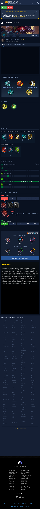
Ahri (4, 323)
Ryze (22, 385)
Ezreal (4, 397)
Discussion (9, 44)
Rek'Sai (23, 367)
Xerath (32, 389)
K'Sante (14, 346)
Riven (22, 381)
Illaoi (13, 325)
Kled (13, 375)
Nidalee (23, 332)
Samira (23, 388)
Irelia (13, 327)
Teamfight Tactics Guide (20, 428)
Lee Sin (14, 382)
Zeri (32, 413)
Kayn (13, 366)
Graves (5, 418)
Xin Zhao (33, 392)
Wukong (33, 385)
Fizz (4, 404)
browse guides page (19, 16)
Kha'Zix (14, 370)
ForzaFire (11, 486)
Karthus (14, 356)
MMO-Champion (25, 477)
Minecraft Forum (25, 472)
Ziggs (32, 416)
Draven (5, 387)
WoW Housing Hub (26, 475)
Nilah (22, 334)
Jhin (13, 342)
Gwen (4, 421)
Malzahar (14, 404)
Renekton (23, 376)
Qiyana (23, 358)
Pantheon (23, 350)
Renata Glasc (23, 372)
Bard (4, 354)
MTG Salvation (25, 470)
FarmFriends (12, 485)
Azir (4, 351)
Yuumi (32, 404)
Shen (22, 402)
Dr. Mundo (5, 385)
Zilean (32, 418)
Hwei (13, 323)
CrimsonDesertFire (26, 488)
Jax (13, 337)
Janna (13, 332)
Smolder (23, 416)
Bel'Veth (5, 356)
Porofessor (12, 473)
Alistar (4, 330)
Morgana (14, 422)
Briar (4, 366)
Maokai (14, 406)
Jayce (13, 339)
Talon (32, 332)
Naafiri (23, 320)
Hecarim (5, 423)
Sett (22, 397)
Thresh (32, 339)
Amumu (5, 334)
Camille (5, 370)
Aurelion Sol (6, 346)
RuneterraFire (12, 478)
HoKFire (23, 489)
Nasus (23, 325)
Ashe (4, 344)
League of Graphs (14, 472)
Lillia (13, 387)
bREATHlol (22, 39)
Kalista (14, 351)
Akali (4, 325)
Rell (22, 369)
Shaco (23, 400)
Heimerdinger (15, 320)
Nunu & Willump (23, 340)
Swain (32, 320)
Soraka (23, 421)
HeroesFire (12, 488)
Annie (4, 339)
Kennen (14, 368)
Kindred (14, 373)
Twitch (32, 351)
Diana (4, 382)
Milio (13, 413)
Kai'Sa (13, 349)
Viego (32, 373)
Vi (31, 370)
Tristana (33, 342)
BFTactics (11, 489)
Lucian (13, 394)
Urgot (32, 356)
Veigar (32, 363)
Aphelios (5, 342)
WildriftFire (12, 477)
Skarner (23, 414)
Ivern (13, 330)
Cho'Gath (5, 375)
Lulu (13, 397)
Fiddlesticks (6, 399)
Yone (32, 397)
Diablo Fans (24, 483)
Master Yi (14, 409)
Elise (4, 392)
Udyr (32, 354)
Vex (32, 368)
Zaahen (33, 406)
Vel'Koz (32, 366)
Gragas (5, 416)
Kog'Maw (14, 378)
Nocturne (23, 337)
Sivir (22, 412)
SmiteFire (11, 480)
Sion (22, 409)
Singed (23, 407)
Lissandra (14, 389)
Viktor (32, 375)
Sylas (32, 323)
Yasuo (32, 394)
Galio (4, 406)
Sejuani (23, 390)
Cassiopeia (5, 373)
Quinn (22, 360)
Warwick (33, 382)
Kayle (13, 363)
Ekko (4, 389)
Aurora (4, 349)
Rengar (23, 378)
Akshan (5, 327)
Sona (22, 419)
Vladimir (33, 378)
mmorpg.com (24, 478)
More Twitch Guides (19, 44)
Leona (13, 385)
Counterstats (12, 475)
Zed (32, 411)
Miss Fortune (14, 416)
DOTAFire (11, 481)
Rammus (23, 365)
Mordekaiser (15, 420)
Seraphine (24, 395)
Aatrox (4, 320)
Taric (32, 334)
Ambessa (5, 332)
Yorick (32, 399)
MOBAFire (12, 470)
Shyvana (23, 404)
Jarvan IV (14, 334)
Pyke (22, 355)
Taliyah (32, 330)
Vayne (32, 361)
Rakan (23, 362)
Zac (32, 409)
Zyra (32, 423)
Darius (4, 380)
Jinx (13, 344)
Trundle (33, 344)
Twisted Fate (34, 349)
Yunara (32, 401)
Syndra (32, 325)
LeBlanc (14, 380)
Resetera (11, 483)
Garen (4, 411)
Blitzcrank (5, 358)
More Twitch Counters (20, 258)
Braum (4, 363)
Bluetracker (24, 480)
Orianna (23, 346)
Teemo (32, 337)
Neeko (23, 330)
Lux (13, 399)
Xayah (32, 387)
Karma (14, 354)
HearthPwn (24, 481)
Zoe (32, 421)
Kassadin (14, 358)
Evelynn (5, 394)
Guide (3, 44)
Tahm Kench (34, 327)
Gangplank (5, 409)
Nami (22, 323)
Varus (32, 358)
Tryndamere (34, 346)
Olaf (22, 343)
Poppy (23, 353)
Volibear (33, 380)
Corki (4, 378)
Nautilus (23, 327)
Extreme (13, 211)
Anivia (4, 337)
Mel (13, 411)
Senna (23, 392)
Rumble (23, 383)
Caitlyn (4, 368)
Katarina (14, 361)
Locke (13, 392)
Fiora (4, 401)
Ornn (22, 348)
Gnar (4, 413)
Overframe (24, 485)
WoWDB (23, 473)
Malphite (14, 401)
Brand (4, 361)
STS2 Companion (25, 486)
